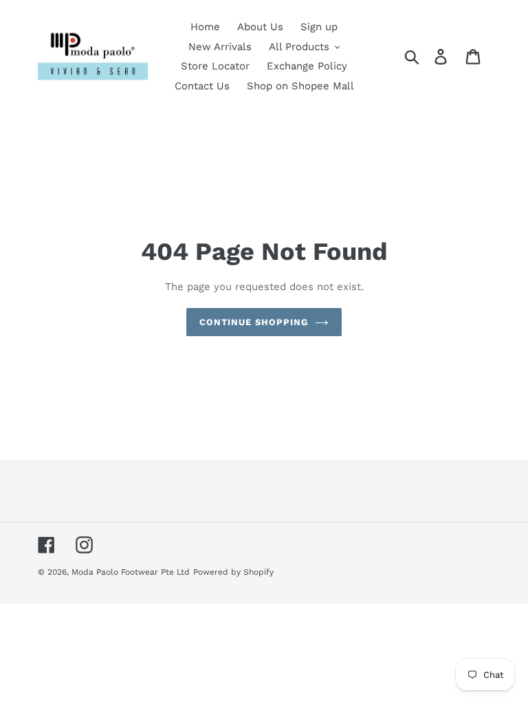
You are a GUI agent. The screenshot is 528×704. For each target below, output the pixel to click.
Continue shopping (254, 322)
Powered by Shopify (233, 572)
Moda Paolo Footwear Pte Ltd (131, 572)
